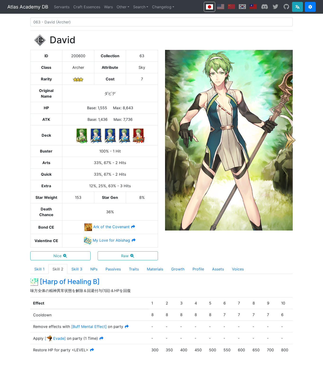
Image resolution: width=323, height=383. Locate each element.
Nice (57, 255)
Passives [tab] (113, 269)
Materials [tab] (155, 269)
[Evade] (55, 338)
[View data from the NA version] (220, 6)
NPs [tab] (93, 269)
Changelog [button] (161, 6)
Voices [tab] (238, 269)
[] (89, 326)
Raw (125, 255)
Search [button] (139, 6)
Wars (108, 6)
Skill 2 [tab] (57, 269)
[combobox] (161, 21)
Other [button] (122, 6)
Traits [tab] (134, 269)
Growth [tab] (177, 269)
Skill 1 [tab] (39, 269)
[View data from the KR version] (242, 6)
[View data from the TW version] (253, 6)
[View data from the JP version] (209, 7)
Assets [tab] (218, 269)
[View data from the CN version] (231, 6)
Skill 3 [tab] (76, 269)
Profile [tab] (198, 269)
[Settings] (310, 7)
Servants (62, 6)
